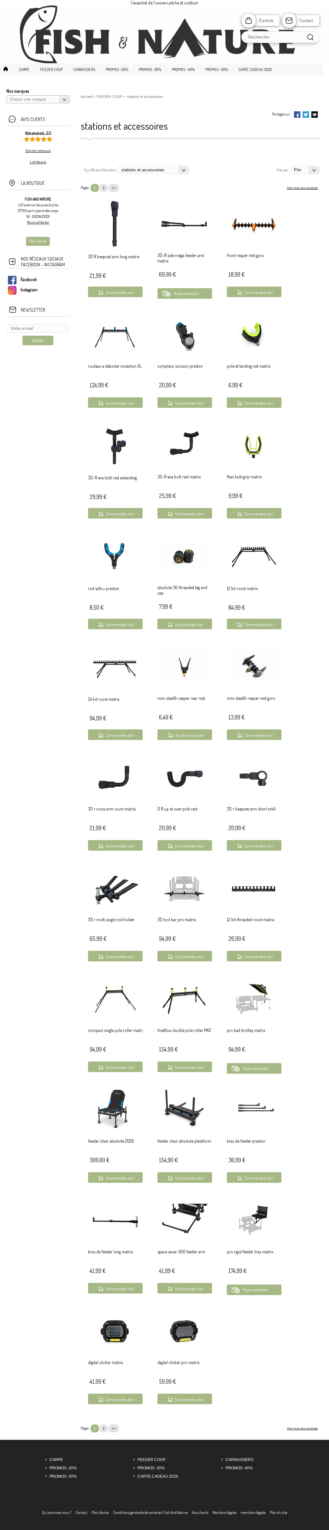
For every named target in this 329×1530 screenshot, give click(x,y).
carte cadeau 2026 (158, 1476)
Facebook (29, 279)
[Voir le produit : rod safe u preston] (115, 579)
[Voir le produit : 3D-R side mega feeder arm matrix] (184, 238)
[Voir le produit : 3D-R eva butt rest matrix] (184, 460)
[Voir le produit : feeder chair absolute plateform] (184, 1127)
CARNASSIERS (239, 1459)
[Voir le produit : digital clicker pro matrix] (184, 1345)
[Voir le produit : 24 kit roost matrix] (115, 689)
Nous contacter (38, 222)
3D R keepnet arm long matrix (113, 256)
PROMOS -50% (63, 1476)
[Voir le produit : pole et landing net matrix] (253, 349)
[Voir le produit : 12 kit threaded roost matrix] (253, 902)
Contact (306, 20)
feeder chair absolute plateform (184, 1141)
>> (114, 188)
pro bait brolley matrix (246, 1030)
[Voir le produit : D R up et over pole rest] (184, 791)
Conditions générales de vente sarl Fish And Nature (150, 1512)
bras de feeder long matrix (110, 1251)
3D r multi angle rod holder (111, 919)
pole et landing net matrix (249, 366)
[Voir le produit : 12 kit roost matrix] (253, 579)
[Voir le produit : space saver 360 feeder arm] (184, 1238)
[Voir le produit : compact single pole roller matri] (115, 1013)
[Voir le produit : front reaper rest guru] (253, 238)
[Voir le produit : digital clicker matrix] (115, 1345)
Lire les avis (38, 161)
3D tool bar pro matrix (176, 919)
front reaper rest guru (245, 255)
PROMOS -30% (151, 1468)
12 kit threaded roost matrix (250, 919)
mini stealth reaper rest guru (251, 698)
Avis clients (200, 1512)
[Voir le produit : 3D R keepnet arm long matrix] (115, 247)
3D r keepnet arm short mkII (251, 809)
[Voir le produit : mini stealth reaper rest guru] (253, 681)
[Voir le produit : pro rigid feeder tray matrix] (253, 1235)
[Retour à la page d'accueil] (164, 62)
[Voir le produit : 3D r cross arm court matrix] (115, 792)
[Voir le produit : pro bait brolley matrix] (253, 1013)
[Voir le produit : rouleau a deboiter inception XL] (115, 349)
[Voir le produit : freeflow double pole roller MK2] (184, 1013)
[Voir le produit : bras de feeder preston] (253, 1124)
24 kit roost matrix (104, 699)
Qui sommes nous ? (56, 1512)
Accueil (86, 97)
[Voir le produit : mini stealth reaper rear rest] (184, 681)
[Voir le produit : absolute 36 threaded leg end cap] (184, 570)
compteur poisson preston (180, 366)
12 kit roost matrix (242, 588)
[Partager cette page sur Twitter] (306, 115)
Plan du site (278, 1512)
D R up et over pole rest (177, 809)
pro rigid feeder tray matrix (250, 1251)
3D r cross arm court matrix (112, 809)
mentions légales (253, 1512)
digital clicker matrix (105, 1362)
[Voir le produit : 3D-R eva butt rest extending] (115, 468)
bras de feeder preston (246, 1141)
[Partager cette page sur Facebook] (297, 115)
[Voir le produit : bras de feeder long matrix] (115, 1226)
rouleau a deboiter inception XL (115, 366)
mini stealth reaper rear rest (181, 698)
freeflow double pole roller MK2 (184, 1030)
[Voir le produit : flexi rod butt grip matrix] (253, 460)
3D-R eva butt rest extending (112, 477)
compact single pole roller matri (115, 1030)
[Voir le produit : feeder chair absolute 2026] (115, 1127)
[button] (21, 69)
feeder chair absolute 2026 (111, 1141)
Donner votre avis (38, 150)
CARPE (56, 1459)
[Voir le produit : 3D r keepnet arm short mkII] (253, 792)
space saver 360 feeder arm (181, 1251)
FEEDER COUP (151, 1459)
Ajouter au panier (189, 735)
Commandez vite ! (120, 292)
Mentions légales (224, 1512)
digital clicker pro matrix (178, 1362)
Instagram (29, 289)
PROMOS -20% (63, 1468)
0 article (266, 20)
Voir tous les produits (302, 188)
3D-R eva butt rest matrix (179, 476)
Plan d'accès (100, 1512)
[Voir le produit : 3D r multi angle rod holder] (115, 902)
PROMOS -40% (239, 1468)
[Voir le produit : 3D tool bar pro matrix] (184, 902)
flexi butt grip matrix (244, 476)
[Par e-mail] (314, 115)
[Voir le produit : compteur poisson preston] (184, 349)
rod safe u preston (103, 588)
